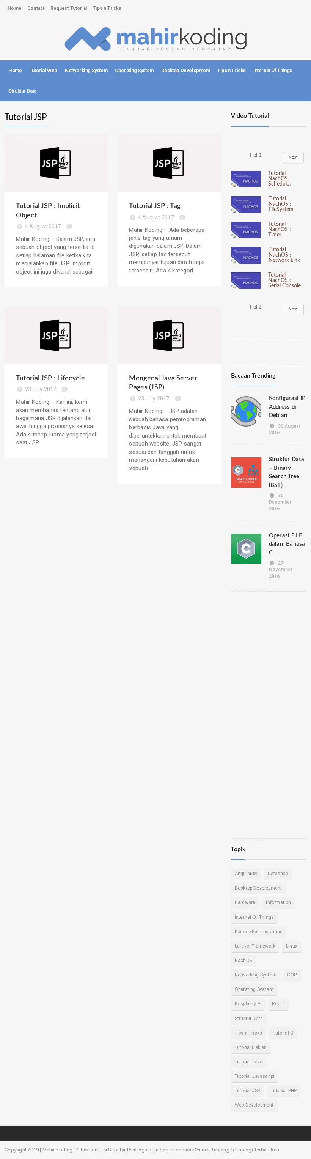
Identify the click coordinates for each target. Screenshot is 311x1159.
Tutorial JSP (247, 1090)
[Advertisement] (268, 713)
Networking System (255, 975)
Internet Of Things (254, 917)
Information (278, 902)
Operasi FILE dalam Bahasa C (287, 544)
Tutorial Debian (251, 1047)
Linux (291, 946)
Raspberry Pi (248, 1003)
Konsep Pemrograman (259, 931)
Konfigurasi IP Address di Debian (287, 406)
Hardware (245, 902)
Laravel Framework (255, 946)
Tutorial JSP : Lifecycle (50, 378)
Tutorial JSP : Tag (155, 206)
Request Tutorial (68, 8)
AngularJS (246, 873)
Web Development (254, 1105)
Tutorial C (283, 1033)
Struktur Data (22, 91)
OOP (292, 975)
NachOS (243, 960)
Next (293, 157)
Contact (35, 8)
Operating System (254, 989)
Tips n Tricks (107, 8)
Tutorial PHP (284, 1090)
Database (278, 873)
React (278, 1003)
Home (14, 8)
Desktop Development (258, 888)
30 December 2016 (280, 502)
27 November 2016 (280, 570)
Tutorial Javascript (255, 1076)
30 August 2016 (285, 429)
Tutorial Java (248, 1062)
